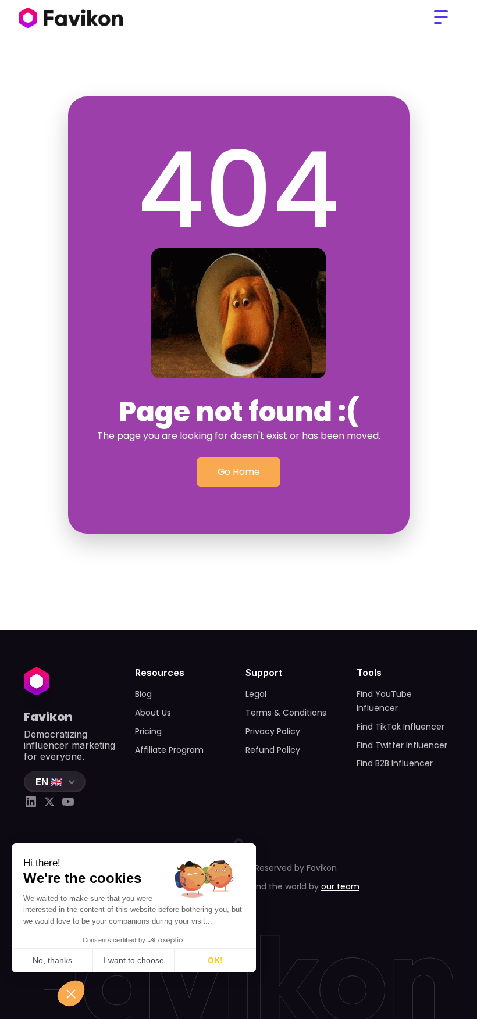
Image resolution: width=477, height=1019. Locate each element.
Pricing (148, 731)
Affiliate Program (169, 750)
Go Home (239, 471)
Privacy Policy (272, 731)
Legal (255, 694)
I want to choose (134, 960)
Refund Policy (272, 750)
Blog (143, 694)
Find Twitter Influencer (402, 745)
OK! (215, 960)
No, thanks (52, 960)
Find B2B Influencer (395, 763)
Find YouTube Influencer (384, 701)
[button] (440, 17)
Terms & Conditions (285, 712)
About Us (153, 712)
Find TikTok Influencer (400, 726)
